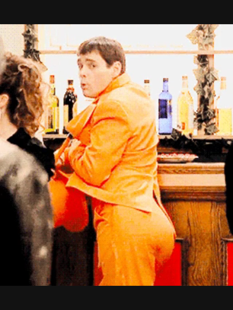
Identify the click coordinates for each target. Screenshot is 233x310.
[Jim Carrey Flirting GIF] (116, 155)
